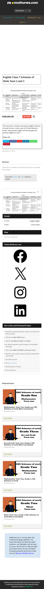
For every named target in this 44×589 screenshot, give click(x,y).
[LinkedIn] (20, 318)
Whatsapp (33, 141)
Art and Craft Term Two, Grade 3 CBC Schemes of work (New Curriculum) (19, 444)
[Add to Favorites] (33, 116)
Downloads (13, 363)
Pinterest (6, 144)
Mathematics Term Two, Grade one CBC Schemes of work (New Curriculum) (20, 408)
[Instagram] (20, 300)
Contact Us (29, 587)
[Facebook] (20, 264)
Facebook (13, 141)
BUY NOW (27, 116)
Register (15, 177)
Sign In (22, 22)
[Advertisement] (22, 52)
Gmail (19, 141)
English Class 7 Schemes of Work (30, 156)
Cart (35, 18)
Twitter (6, 141)
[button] (38, 192)
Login (22, 177)
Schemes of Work (9, 151)
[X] (20, 282)
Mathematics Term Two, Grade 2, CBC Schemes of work (19, 480)
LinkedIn (25, 141)
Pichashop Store (9, 411)
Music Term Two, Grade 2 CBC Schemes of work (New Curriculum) (21, 516)
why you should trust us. (25, 553)
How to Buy (7, 18)
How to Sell (20, 18)
